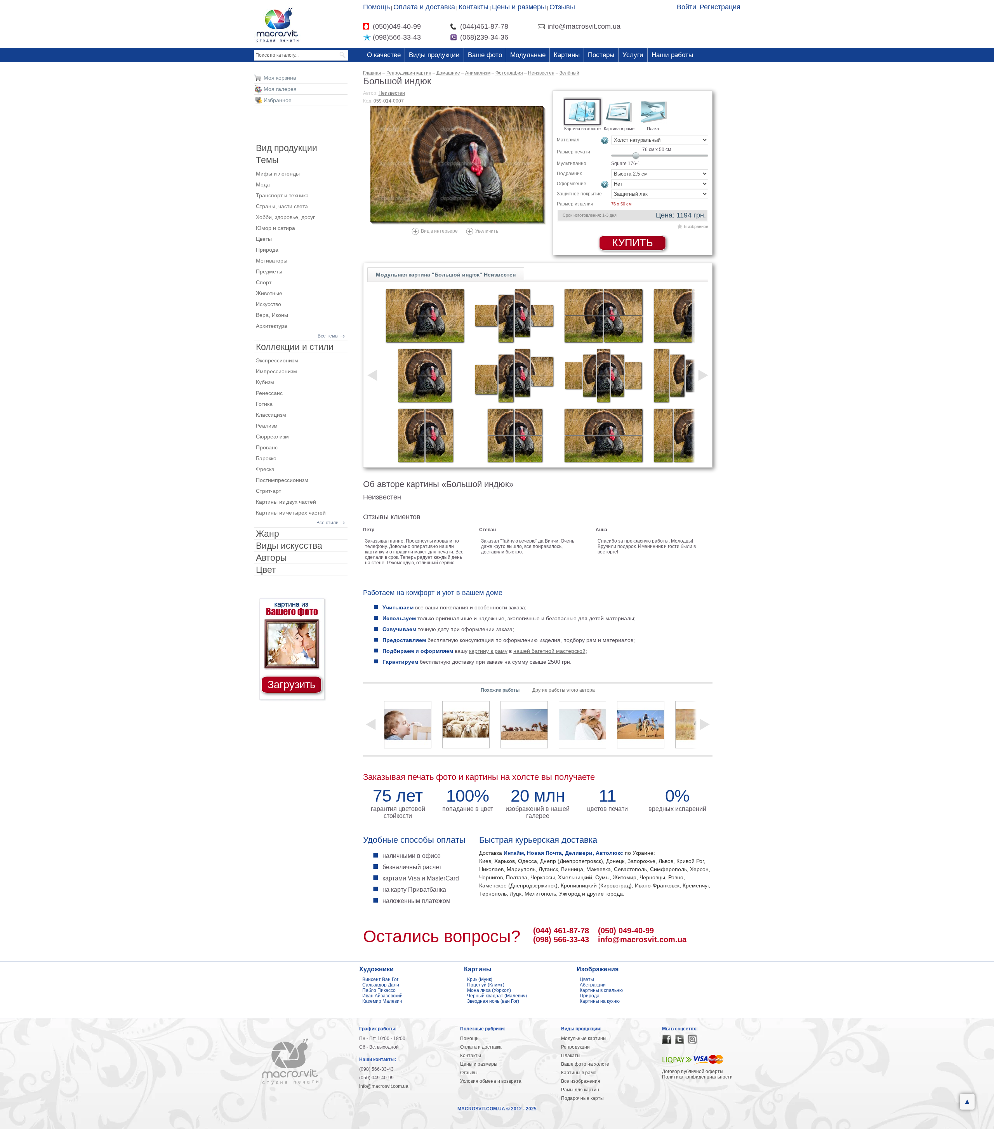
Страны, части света (282, 206)
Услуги (632, 55)
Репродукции (575, 1047)
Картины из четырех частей (291, 513)
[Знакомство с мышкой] (407, 724)
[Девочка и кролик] (582, 724)
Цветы (264, 239)
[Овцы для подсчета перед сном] (466, 724)
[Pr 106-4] (514, 435)
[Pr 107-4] (603, 316)
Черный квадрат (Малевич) (497, 996)
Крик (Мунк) (479, 979)
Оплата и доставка (424, 7)
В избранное (696, 226)
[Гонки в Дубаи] (640, 724)
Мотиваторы (271, 260)
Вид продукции (286, 148)
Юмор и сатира (275, 228)
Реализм (267, 426)
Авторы (271, 558)
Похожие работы (501, 690)
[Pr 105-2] (425, 435)
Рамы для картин (580, 1089)
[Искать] (343, 55)
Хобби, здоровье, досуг (285, 217)
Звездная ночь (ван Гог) (493, 1001)
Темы (267, 160)
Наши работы (672, 55)
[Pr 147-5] (603, 375)
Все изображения (580, 1081)
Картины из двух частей (286, 502)
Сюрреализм (272, 436)
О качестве (384, 55)
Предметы (269, 271)
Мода (263, 184)
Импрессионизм (276, 371)
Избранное (278, 100)
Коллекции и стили (295, 347)
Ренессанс (269, 393)
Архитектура (271, 326)
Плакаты (570, 1055)
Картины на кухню (600, 1001)
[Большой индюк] (458, 165)
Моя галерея (280, 89)
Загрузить (291, 685)
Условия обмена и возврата (490, 1081)
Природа (267, 250)
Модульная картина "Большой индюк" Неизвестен (446, 274)
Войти (686, 7)
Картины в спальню (601, 990)
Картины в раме (578, 1072)
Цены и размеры (519, 7)
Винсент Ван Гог (380, 979)
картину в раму (488, 651)
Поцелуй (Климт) (485, 985)
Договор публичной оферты (692, 1071)
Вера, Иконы (272, 315)
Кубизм (265, 382)
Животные (269, 293)
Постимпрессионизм (282, 480)
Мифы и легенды (278, 173)
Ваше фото (485, 55)
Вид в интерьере (439, 231)
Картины (567, 55)
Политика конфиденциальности (697, 1077)
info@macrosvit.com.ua (642, 939)
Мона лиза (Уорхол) (489, 990)
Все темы (328, 336)
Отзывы (562, 7)
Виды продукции (434, 55)
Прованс (267, 447)
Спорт (263, 282)
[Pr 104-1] (425, 375)
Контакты (473, 7)
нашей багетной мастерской (549, 651)
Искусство (268, 304)
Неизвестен (392, 93)
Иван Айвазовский (382, 996)
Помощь (376, 7)
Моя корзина (280, 78)
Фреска (265, 469)
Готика (264, 404)
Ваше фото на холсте (585, 1064)
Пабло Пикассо (379, 990)
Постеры (601, 55)
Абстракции (593, 985)
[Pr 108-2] (603, 435)
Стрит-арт (268, 491)
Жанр (267, 534)
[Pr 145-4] (514, 375)
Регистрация (720, 7)
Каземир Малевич (382, 1001)
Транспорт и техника (282, 195)
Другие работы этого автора (563, 690)
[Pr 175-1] (425, 316)
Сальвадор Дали (380, 985)
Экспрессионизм (277, 360)
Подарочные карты (582, 1098)
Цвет (266, 570)
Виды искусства (289, 546)
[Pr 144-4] (514, 316)
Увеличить (486, 231)
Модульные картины (583, 1038)
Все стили (327, 522)
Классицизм (271, 415)
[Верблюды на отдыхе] (524, 724)
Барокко (266, 458)
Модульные (528, 55)
